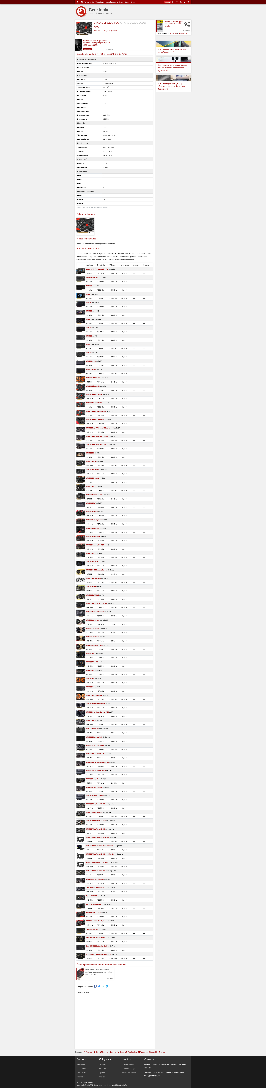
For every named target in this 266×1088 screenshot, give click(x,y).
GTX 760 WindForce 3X (94, 812)
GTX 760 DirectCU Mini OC (95, 419)
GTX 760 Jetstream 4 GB (94, 645)
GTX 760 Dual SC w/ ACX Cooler (97, 436)
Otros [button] (133, 2)
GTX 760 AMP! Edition (94, 378)
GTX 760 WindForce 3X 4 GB (96, 820)
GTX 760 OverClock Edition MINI (97, 712)
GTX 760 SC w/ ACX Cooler (95, 754)
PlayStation (132, 1052)
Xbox (122, 1052)
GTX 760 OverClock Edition (95, 703)
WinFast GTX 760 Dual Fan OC (96, 937)
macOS (154, 1052)
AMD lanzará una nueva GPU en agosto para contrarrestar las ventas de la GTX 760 (98, 972)
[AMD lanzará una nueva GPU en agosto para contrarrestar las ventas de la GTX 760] (80, 974)
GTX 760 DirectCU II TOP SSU (96, 411)
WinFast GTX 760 (92, 929)
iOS (97, 1052)
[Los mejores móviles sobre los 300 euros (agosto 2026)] (173, 44)
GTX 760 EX (90, 453)
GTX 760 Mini (90, 653)
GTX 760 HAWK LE (92, 595)
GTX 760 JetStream (93, 620)
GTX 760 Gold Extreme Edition (96, 570)
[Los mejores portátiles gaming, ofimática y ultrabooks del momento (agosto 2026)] (173, 78)
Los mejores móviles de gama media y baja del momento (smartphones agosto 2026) (173, 68)
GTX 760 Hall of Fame (93, 578)
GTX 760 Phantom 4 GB (94, 737)
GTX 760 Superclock (93, 779)
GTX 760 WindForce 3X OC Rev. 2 (98, 862)
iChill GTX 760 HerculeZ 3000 (96, 887)
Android (89, 1052)
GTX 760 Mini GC (92, 662)
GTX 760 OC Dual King (94, 695)
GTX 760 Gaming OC (93, 536)
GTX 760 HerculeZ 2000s (95, 612)
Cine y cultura (81, 1073)
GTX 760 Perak (91, 720)
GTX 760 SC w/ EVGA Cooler (96, 770)
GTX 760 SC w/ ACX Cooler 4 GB (97, 762)
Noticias (102, 1064)
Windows (144, 1052)
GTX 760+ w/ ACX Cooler (95, 879)
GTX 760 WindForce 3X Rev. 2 (96, 871)
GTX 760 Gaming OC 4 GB (95, 545)
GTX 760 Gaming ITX (93, 528)
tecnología (173, 33)
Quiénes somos (128, 1064)
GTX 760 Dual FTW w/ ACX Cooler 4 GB (100, 428)
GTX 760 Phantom (92, 729)
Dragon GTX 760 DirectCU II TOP (97, 269)
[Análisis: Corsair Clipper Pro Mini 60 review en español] (159, 26)
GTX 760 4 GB (91, 361)
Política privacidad (129, 1073)
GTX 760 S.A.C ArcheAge (95, 745)
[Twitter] (185, 2)
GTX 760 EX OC (91, 461)
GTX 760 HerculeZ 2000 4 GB (96, 603)
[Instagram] (177, 2)
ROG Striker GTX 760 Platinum (96, 921)
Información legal (128, 1068)
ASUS (96, 27)
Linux (163, 1052)
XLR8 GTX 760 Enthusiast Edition (97, 946)
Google (105, 1052)
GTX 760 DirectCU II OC (106, 22)
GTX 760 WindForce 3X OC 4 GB (97, 837)
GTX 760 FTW (91, 503)
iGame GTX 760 (91, 896)
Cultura (120, 2)
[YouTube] (181, 2)
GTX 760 (89, 286)
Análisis (102, 1077)
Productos (98, 30)
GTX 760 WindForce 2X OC (95, 804)
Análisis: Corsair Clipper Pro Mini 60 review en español (174, 24)
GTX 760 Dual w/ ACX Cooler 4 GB (98, 444)
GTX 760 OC (90, 670)
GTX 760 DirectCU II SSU (94, 403)
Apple (113, 1052)
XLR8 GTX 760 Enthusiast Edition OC (99, 954)
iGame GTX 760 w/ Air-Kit (95, 904)
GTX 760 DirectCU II (93, 386)
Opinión (102, 1073)
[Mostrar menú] (78, 2)
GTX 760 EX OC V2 (92, 478)
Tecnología (99, 2)
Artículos (102, 1068)
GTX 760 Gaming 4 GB (94, 520)
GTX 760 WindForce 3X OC (95, 829)
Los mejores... (87, 49)
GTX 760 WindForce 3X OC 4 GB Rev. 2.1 (100, 854)
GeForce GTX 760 (92, 277)
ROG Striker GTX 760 (93, 912)
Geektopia (88, 2)
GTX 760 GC (90, 553)
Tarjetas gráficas (110, 30)
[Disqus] (114, 1022)
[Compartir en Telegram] (107, 986)
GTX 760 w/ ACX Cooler (94, 787)
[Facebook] (173, 2)
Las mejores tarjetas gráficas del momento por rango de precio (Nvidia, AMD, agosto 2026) (97, 43)
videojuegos (183, 33)
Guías (127, 2)
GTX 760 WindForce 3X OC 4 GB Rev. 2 (99, 846)
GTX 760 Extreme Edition (95, 495)
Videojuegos (111, 2)
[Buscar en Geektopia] (188, 2)
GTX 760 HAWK (91, 586)
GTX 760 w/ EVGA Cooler (95, 795)
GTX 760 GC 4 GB (92, 561)
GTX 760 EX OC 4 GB (93, 470)
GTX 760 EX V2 (91, 486)
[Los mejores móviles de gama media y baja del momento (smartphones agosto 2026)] (173, 59)
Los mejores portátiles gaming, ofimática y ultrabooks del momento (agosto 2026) (172, 86)
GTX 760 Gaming (92, 511)
